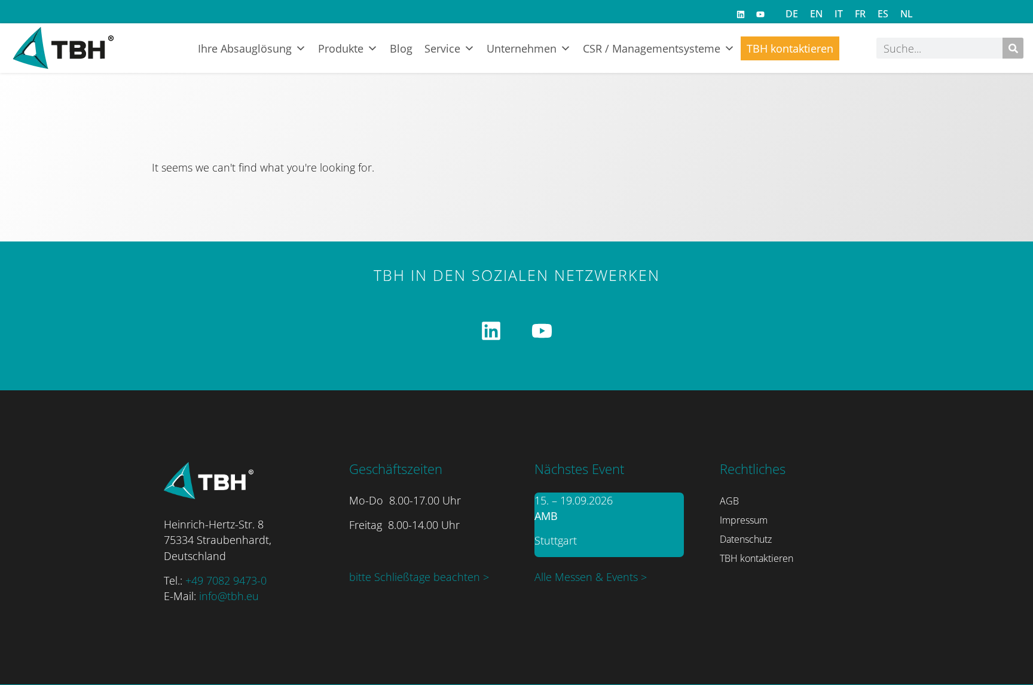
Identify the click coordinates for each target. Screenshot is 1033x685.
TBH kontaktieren (790, 48)
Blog (401, 48)
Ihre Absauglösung (245, 48)
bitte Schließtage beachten (416, 577)
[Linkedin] (740, 14)
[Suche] (1013, 48)
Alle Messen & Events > (590, 577)
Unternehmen (522, 48)
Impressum (744, 520)
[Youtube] (760, 14)
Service (442, 48)
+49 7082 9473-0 (226, 580)
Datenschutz (746, 539)
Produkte (340, 48)
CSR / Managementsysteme (651, 48)
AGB (729, 500)
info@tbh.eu (229, 596)
